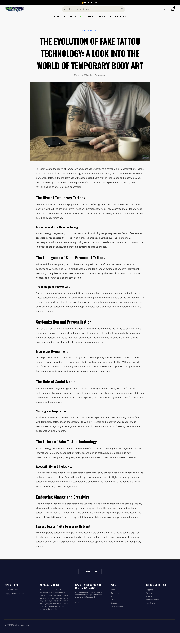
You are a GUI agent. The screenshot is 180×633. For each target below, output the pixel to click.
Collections (68, 16)
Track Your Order (117, 16)
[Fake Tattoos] (14, 9)
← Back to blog (90, 31)
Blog (82, 16)
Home (56, 16)
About (91, 16)
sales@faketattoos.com (14, 594)
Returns (149, 593)
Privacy (149, 596)
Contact (101, 16)
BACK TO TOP (90, 571)
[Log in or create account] (164, 9)
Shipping (149, 590)
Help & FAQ (150, 603)
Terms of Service (152, 600)
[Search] (122, 9)
